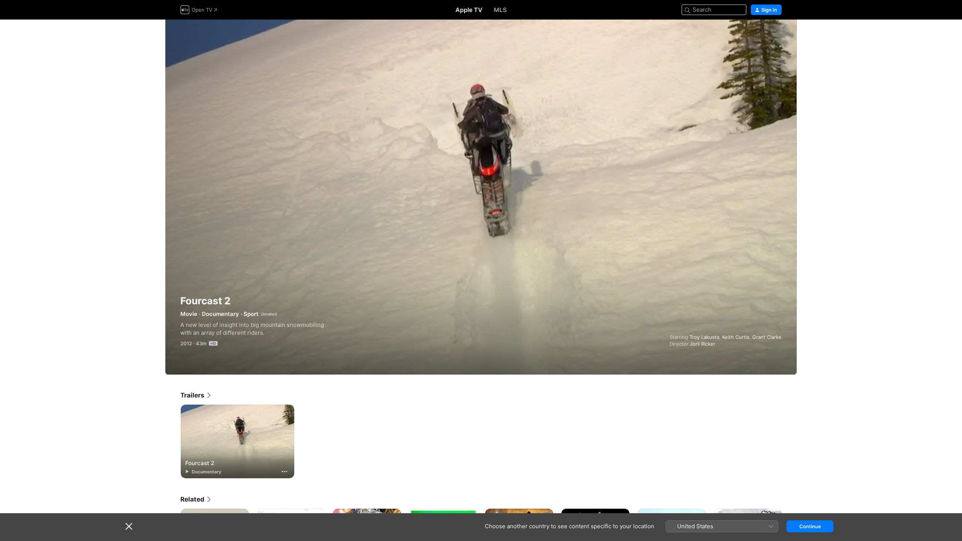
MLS (500, 10)
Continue (810, 526)
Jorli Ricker (702, 344)
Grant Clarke (767, 337)
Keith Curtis (735, 337)
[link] (196, 395)
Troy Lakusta (704, 337)
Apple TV (469, 10)
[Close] (129, 526)
